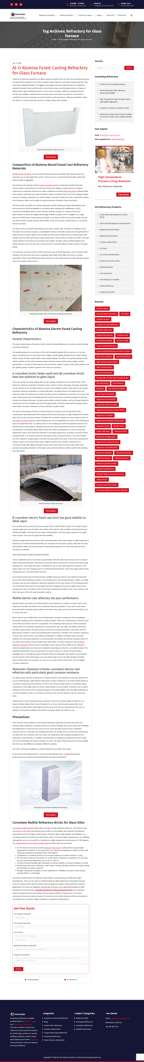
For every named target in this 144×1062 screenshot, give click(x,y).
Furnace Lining (122, 341)
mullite (67, 754)
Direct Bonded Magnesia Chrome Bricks (115, 223)
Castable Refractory (104, 330)
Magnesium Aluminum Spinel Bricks (110, 410)
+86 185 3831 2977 (118, 139)
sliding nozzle (102, 480)
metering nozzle (103, 426)
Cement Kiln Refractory (53, 1025)
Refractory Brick (82, 1018)
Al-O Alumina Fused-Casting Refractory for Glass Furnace (50, 70)
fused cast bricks (69, 191)
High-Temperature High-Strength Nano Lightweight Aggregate (115, 100)
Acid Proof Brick (106, 273)
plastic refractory (103, 431)
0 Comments (72, 980)
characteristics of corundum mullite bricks (32, 843)
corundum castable (104, 341)
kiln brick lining (102, 383)
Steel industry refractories (54, 1040)
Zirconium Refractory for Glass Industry (112, 490)
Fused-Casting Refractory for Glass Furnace (113, 351)
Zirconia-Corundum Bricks (107, 485)
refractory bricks (120, 431)
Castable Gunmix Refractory (107, 324)
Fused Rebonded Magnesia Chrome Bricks (113, 216)
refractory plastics (122, 458)
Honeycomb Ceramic (104, 373)
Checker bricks (122, 335)
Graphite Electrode (107, 292)
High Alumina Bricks (104, 367)
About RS (110, 15)
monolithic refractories (23, 1024)
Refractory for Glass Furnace (108, 442)
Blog (46, 1022)
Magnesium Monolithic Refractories (110, 421)
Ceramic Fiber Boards (105, 335)
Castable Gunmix (103, 319)
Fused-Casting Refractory (106, 346)
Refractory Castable (46, 15)
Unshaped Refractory (84, 1022)
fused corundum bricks (48, 185)
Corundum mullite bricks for (23, 828)
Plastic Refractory (107, 286)
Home (54, 39)
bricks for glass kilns (52, 848)
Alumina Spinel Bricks (108, 242)
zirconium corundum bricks (23, 421)
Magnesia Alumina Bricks (109, 230)
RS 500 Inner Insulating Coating (112, 84)
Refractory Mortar (103, 458)
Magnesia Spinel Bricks (109, 236)
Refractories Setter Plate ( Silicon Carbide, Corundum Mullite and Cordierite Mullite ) (116, 116)
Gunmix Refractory (123, 357)
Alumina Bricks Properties (107, 314)
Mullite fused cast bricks (22, 174)
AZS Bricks (125, 314)
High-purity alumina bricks (107, 362)
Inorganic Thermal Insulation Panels (114, 108)
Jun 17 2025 (16, 63)
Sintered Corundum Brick (109, 261)
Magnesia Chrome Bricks (106, 399)
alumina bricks (102, 308)
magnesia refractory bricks (107, 405)
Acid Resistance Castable (109, 280)
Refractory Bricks (66, 15)
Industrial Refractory (52, 1036)
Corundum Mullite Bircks (109, 255)
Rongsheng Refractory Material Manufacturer (54, 890)
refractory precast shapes (107, 463)
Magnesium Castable (105, 415)
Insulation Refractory (84, 1025)
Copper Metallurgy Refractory (55, 1033)
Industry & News (85, 15)
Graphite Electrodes (83, 1029)
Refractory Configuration (106, 437)
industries (34, 1039)
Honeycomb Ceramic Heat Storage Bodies (112, 378)
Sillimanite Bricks (106, 267)
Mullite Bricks (119, 426)
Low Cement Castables (105, 394)
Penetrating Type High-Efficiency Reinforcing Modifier (112, 91)
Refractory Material (104, 453)
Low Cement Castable (116, 389)
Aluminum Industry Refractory (56, 1018)
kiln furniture (118, 383)
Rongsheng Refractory (105, 469)
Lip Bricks (100, 389)
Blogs (99, 15)
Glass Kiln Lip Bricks (104, 357)
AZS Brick (103, 248)
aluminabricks (32, 980)
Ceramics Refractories (52, 1029)
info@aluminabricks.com (120, 1018)
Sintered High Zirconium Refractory (110, 474)
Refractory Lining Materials (107, 447)
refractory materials (123, 453)
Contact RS (121, 15)
